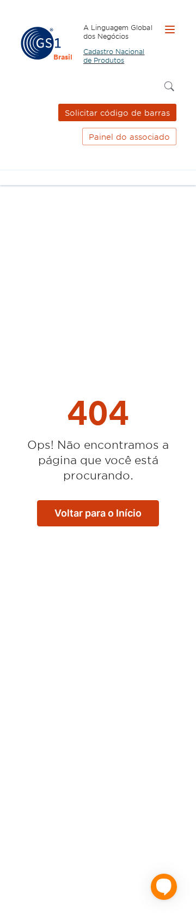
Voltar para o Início (98, 513)
